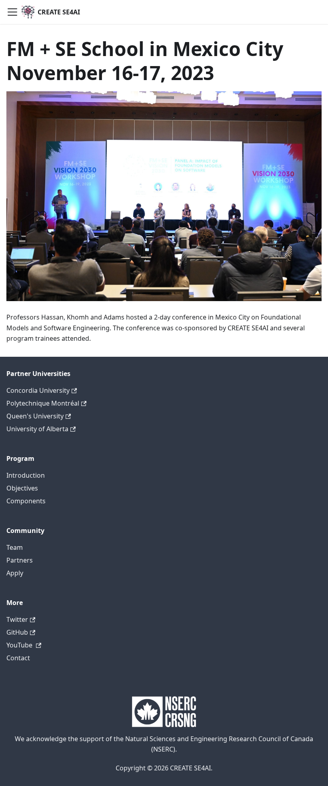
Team (14, 547)
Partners (19, 560)
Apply (14, 573)
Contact (18, 657)
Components (26, 501)
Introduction (25, 475)
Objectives (22, 488)
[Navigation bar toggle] (12, 12)
